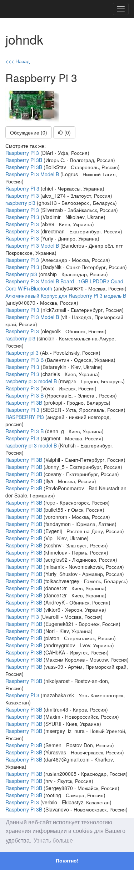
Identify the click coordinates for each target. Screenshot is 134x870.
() (67, 132)
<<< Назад (17, 61)
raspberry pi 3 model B (31, 381)
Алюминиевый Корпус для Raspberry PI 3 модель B (65, 295)
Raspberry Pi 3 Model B (32, 174)
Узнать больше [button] (53, 841)
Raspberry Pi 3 (22, 152)
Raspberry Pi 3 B (24, 359)
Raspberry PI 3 (22, 188)
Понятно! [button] (67, 861)
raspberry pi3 (20, 202)
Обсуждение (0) (28, 132)
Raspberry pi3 (21, 274)
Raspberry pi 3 (22, 352)
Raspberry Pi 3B (23, 159)
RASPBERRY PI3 (25, 416)
